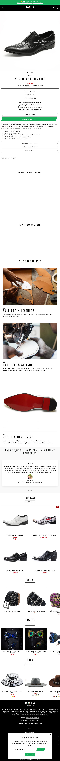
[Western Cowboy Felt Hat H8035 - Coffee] (52, 696)
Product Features (30, 143)
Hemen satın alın (29, 119)
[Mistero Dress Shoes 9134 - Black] (17, 539)
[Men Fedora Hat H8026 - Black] (33, 695)
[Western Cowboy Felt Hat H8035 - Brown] (54, 696)
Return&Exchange (30, 147)
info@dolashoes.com (32, 717)
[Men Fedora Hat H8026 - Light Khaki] (36, 695)
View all (30, 501)
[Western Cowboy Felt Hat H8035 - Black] (56, 696)
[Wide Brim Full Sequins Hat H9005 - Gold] (12, 696)
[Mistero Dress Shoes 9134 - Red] (15, 539)
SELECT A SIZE (29, 91)
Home (29, 75)
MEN (29, 728)
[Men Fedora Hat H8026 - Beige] (38, 695)
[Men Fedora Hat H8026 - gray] (34, 695)
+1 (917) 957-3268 (33, 720)
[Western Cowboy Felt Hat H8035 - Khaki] (58, 696)
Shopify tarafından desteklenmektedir (30, 759)
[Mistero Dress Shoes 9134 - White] (13, 539)
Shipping (27, 85)
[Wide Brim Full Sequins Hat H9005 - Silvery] (10, 696)
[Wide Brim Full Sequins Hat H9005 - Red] (14, 696)
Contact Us (30, 150)
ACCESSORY (29, 732)
